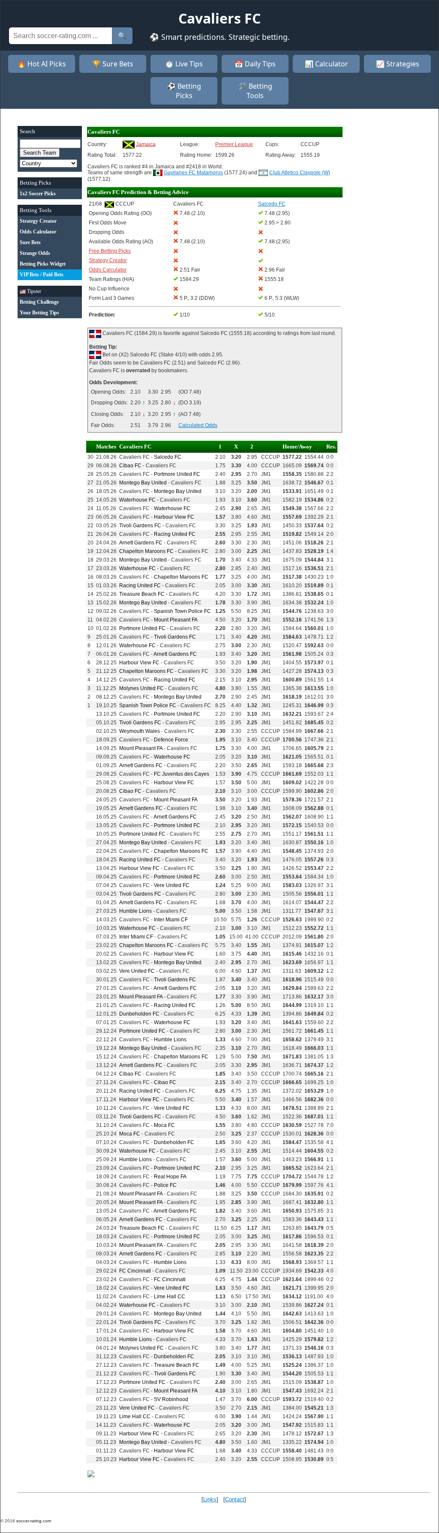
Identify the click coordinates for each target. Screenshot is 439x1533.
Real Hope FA (170, 1177)
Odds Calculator (107, 270)
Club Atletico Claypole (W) (299, 173)
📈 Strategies (397, 64)
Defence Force (171, 740)
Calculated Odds (197, 425)
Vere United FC (171, 885)
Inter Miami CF (171, 920)
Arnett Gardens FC (140, 543)
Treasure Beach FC (142, 594)
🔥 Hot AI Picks (41, 64)
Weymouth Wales (139, 731)
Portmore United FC (177, 474)
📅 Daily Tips (255, 64)
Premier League (234, 144)
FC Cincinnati (135, 1271)
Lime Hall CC (169, 1297)
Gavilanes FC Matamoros (193, 173)
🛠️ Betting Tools (255, 90)
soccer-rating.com (33, 1520)
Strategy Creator (108, 260)
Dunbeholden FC (139, 1014)
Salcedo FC (167, 457)
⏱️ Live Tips (184, 64)
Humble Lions (135, 911)
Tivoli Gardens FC (140, 526)
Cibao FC (130, 466)
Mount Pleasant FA (176, 620)
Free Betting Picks (110, 251)
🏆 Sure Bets (112, 64)
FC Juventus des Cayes (181, 774)
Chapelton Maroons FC (146, 551)
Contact (234, 1499)
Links (209, 1499)
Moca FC (164, 1125)
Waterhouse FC (137, 500)
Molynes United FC (141, 688)
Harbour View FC (174, 517)
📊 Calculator (326, 64)
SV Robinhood (171, 1399)
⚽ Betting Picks (184, 90)
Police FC (165, 1185)
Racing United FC (174, 534)
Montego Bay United (143, 483)
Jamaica (146, 144)
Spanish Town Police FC (182, 611)
